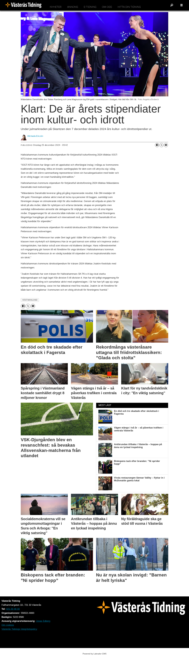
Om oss (107, 6)
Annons (72, 6)
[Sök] (172, 5)
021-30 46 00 (13, 609)
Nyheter (56, 6)
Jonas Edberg (43, 621)
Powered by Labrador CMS (94, 654)
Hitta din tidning (129, 6)
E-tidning (90, 6)
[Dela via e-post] (166, 145)
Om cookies (8, 625)
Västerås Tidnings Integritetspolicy (19, 629)
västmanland (29, 300)
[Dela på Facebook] (157, 145)
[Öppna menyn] (181, 5)
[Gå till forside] (24, 5)
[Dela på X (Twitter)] (161, 145)
